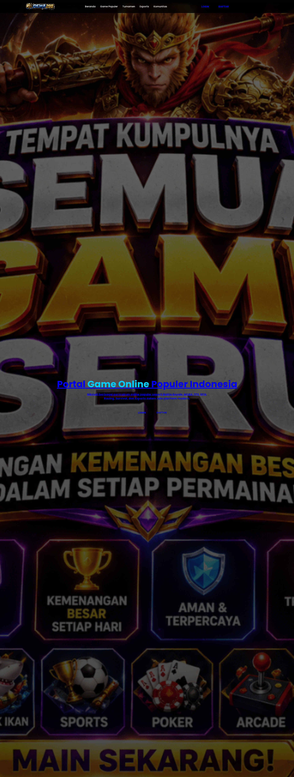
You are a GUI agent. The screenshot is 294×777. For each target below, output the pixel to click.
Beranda (90, 6)
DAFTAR (224, 6)
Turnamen (128, 6)
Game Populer (109, 6)
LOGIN (205, 6)
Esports (144, 6)
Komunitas (160, 6)
